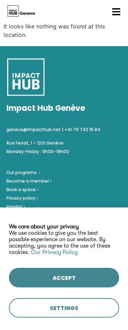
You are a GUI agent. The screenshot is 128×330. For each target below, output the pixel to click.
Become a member (28, 181)
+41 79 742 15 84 (82, 129)
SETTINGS (64, 308)
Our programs (22, 172)
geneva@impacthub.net (33, 129)
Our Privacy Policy (54, 252)
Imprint (14, 207)
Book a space (21, 189)
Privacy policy (21, 198)
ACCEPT (64, 278)
